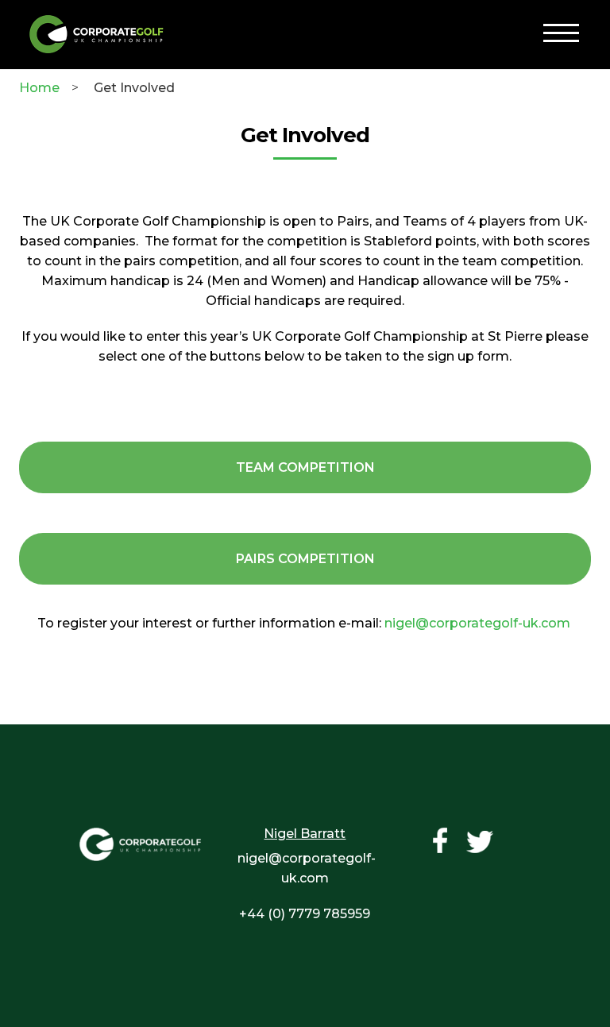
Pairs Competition (305, 558)
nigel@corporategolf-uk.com (477, 623)
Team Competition (305, 467)
